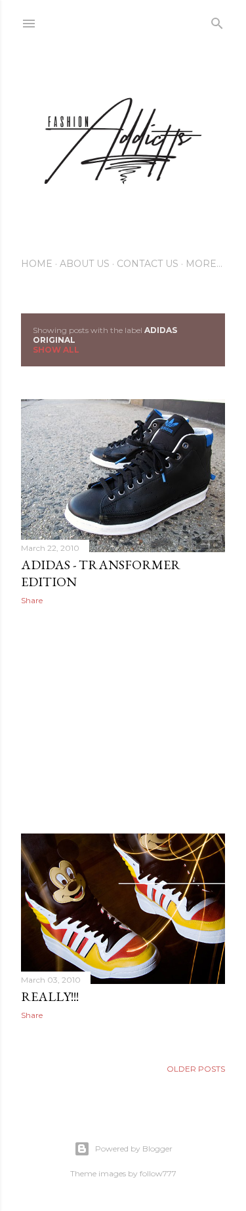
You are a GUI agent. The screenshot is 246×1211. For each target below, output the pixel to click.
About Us (85, 264)
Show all (56, 350)
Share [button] (32, 600)
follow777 (158, 1173)
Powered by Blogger (134, 1148)
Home (36, 264)
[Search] (217, 20)
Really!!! (50, 996)
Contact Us (147, 264)
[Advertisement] (123, 719)
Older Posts (196, 1069)
